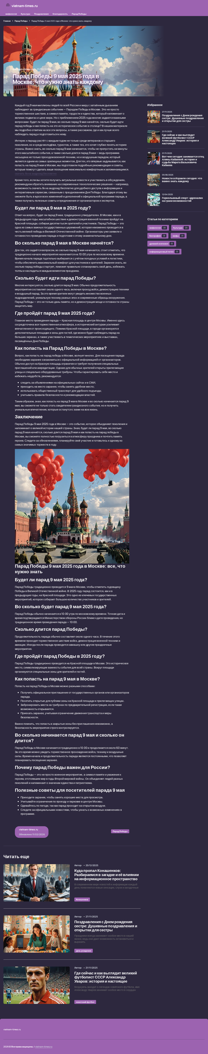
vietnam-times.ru (43, 1046)
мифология (11, 13)
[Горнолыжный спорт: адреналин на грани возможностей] (153, 199)
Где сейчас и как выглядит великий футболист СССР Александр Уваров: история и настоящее (180, 139)
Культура (25, 13)
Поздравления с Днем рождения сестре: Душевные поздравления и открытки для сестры (183, 118)
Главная (7, 21)
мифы (178, 235)
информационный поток (163, 251)
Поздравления (41, 13)
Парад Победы (79, 13)
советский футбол (85, 1002)
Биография (157, 235)
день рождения (83, 950)
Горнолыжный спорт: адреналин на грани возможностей (182, 199)
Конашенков (82, 899)
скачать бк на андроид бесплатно (36, 173)
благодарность (60, 13)
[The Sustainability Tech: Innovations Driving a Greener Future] (36, 883)
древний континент (161, 243)
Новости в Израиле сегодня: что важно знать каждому (182, 180)
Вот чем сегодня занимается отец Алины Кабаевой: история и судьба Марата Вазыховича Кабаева (183, 161)
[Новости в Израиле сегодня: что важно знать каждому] (153, 180)
